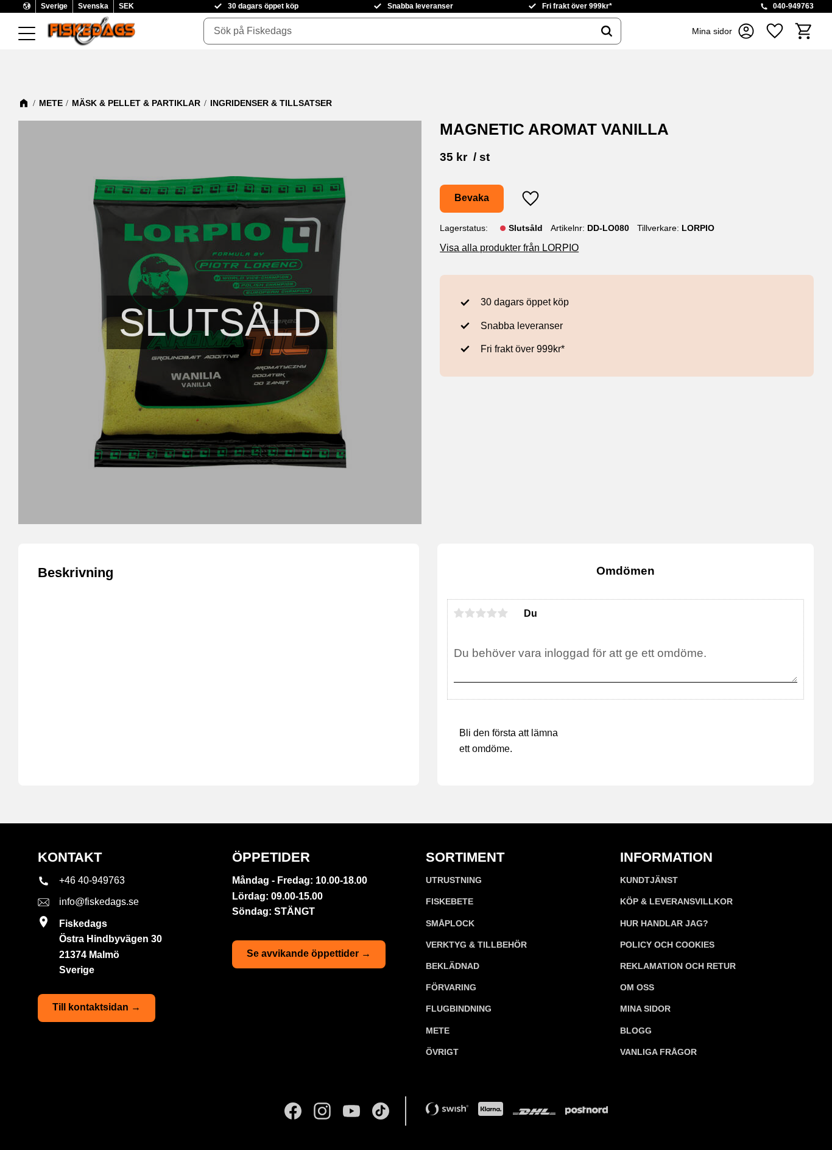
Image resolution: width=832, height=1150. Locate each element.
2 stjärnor (470, 613)
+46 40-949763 (92, 880)
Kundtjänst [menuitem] (649, 880)
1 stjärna (459, 613)
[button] (26, 34)
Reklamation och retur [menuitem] (678, 966)
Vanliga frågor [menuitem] (658, 1052)
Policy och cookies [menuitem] (667, 944)
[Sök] (607, 31)
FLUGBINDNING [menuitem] (459, 1008)
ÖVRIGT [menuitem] (442, 1052)
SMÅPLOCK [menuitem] (450, 923)
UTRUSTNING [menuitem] (454, 880)
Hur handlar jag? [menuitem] (664, 923)
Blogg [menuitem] (636, 1030)
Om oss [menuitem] (637, 987)
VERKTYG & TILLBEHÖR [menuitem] (476, 944)
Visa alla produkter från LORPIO (509, 248)
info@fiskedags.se (99, 901)
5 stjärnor (503, 613)
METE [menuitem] (437, 1030)
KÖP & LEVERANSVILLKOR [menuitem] (676, 901)
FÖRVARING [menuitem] (451, 987)
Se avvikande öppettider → (309, 953)
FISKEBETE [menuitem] (449, 901)
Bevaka (471, 198)
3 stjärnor (481, 613)
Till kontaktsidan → (96, 1007)
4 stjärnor (492, 613)
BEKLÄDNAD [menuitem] (452, 966)
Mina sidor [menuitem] (645, 1008)
